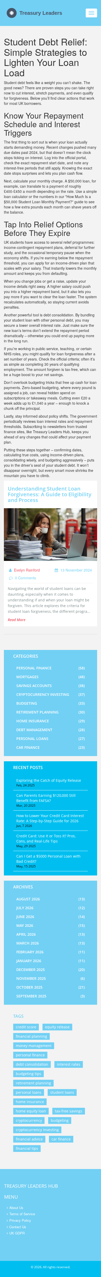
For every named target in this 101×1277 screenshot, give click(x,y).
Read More (16, 619)
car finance (61, 1139)
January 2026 (50, 960)
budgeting (60, 1120)
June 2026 (50, 916)
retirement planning (33, 1083)
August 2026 (50, 898)
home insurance (30, 1101)
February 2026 (50, 951)
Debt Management (50, 729)
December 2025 (50, 969)
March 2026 (50, 943)
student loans (62, 1092)
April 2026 (50, 934)
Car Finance (50, 747)
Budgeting (50, 703)
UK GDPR (17, 1233)
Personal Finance (50, 667)
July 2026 (50, 907)
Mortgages (50, 676)
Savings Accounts (50, 685)
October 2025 (50, 987)
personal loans (28, 1092)
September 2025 (50, 996)
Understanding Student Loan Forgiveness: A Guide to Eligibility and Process (49, 494)
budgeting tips (28, 1073)
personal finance (30, 1054)
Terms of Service (22, 1213)
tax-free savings (68, 1111)
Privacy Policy (20, 1220)
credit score (26, 1026)
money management (34, 1045)
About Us (16, 1207)
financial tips (27, 1148)
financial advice (29, 1139)
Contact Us (17, 1226)
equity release (57, 1026)
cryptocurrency (29, 1120)
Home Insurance (50, 720)
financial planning (31, 1036)
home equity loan (31, 1111)
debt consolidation (32, 1064)
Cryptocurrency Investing (50, 694)
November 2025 (50, 978)
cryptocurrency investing (37, 1129)
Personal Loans (50, 738)
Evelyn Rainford (26, 570)
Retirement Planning (50, 712)
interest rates (68, 1064)
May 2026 (50, 925)
